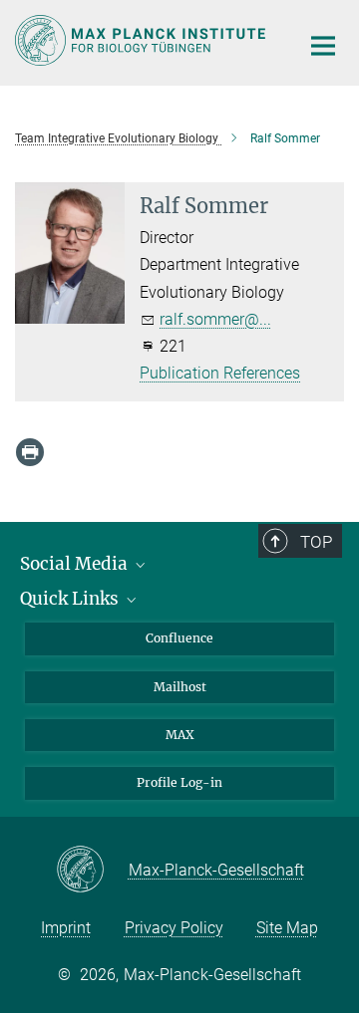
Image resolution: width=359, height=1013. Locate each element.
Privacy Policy (174, 927)
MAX (180, 734)
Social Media (76, 564)
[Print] (30, 452)
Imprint (66, 927)
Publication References (220, 373)
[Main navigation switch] (323, 46)
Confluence (179, 638)
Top (316, 542)
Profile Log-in (179, 782)
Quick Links (71, 599)
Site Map (287, 927)
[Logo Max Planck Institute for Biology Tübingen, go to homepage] (142, 40)
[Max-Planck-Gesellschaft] (92, 870)
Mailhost (180, 686)
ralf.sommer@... (215, 319)
